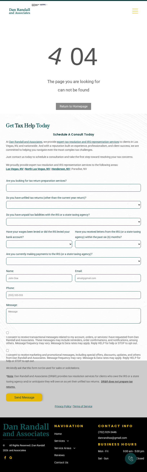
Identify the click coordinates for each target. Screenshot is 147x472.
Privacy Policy (63, 406)
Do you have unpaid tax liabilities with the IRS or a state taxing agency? (48, 214)
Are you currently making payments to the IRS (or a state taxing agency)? (49, 254)
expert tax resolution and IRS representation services (88, 141)
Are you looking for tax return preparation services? (36, 180)
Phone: (10, 288)
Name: (10, 271)
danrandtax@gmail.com (112, 437)
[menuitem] (75, 433)
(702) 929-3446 (107, 432)
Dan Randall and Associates (25, 141)
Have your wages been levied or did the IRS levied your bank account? (38, 234)
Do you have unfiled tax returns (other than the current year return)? (46, 197)
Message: (11, 305)
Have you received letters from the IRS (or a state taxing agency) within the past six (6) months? (108, 234)
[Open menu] (135, 11)
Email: (78, 271)
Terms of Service (82, 406)
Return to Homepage (73, 106)
